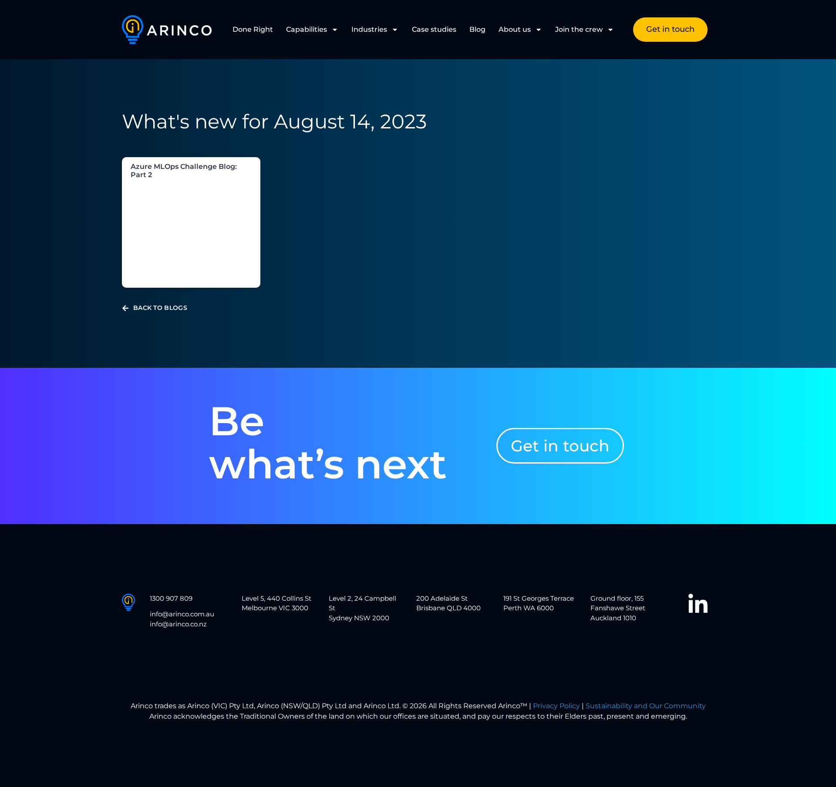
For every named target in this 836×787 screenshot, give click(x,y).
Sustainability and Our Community (646, 706)
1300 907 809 (171, 598)
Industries (369, 29)
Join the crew (579, 29)
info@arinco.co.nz (178, 624)
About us (515, 29)
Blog (477, 29)
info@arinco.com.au (182, 614)
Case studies (434, 29)
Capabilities (306, 29)
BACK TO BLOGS (160, 308)
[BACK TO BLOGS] (125, 308)
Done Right (253, 29)
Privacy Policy (556, 706)
